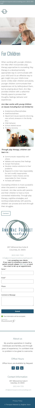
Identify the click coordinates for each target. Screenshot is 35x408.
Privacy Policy (17, 401)
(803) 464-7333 (17, 255)
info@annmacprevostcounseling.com (17, 258)
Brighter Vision (26, 404)
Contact (6, 213)
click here (23, 264)
